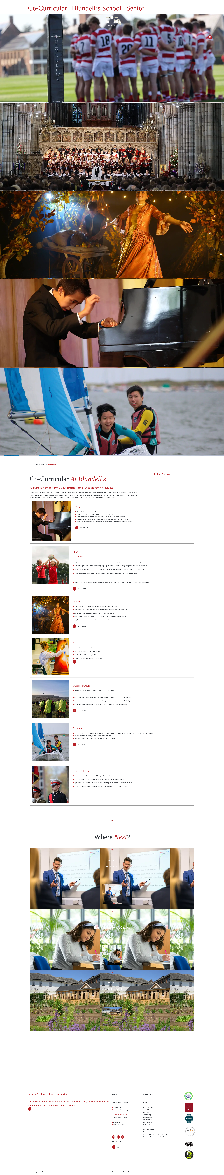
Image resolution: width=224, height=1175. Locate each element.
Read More (82, 589)
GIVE (118, 1147)
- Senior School (163, 1134)
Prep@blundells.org (118, 1124)
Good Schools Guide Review (151, 1134)
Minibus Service (147, 1117)
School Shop (146, 1124)
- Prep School (163, 1137)
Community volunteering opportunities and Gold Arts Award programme (94, 738)
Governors (146, 1127)
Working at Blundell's (149, 1129)
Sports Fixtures (147, 1119)
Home (36, 464)
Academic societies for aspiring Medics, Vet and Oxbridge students (93, 736)
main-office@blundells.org (120, 1110)
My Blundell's (147, 1100)
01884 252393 (117, 1122)
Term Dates (146, 1110)
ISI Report (146, 1112)
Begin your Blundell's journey (115, 1077)
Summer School (147, 1122)
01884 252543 (117, 1107)
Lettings (145, 1105)
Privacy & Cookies (148, 1107)
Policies (145, 1102)
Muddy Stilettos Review (150, 1132)
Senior (43, 464)
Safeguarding (147, 1115)
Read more (84, 528)
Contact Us (37, 1109)
